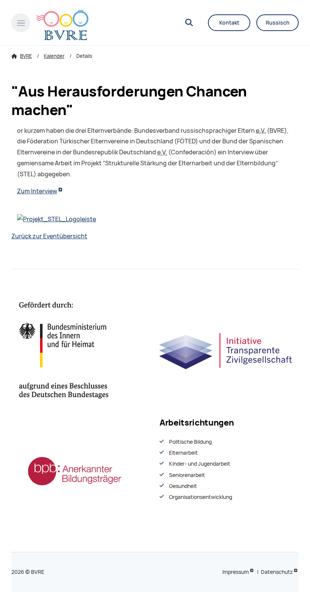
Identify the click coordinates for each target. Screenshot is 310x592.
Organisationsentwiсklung (200, 497)
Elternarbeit (183, 452)
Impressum (235, 572)
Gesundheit (183, 486)
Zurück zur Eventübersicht (49, 236)
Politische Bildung (190, 441)
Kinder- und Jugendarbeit (199, 463)
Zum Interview (37, 191)
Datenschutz (277, 572)
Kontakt (229, 22)
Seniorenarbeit (187, 475)
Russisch (278, 22)
